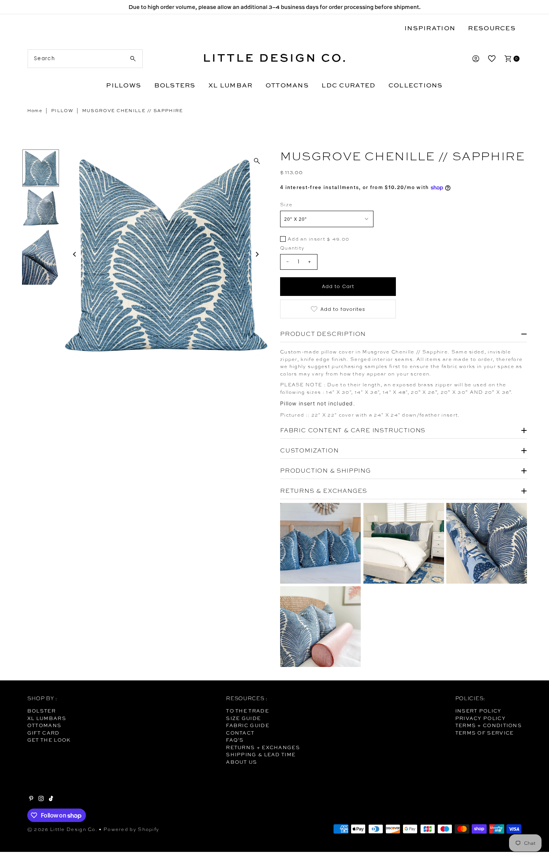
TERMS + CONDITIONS (488, 725)
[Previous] (75, 254)
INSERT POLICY (478, 710)
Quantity (292, 248)
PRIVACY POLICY (480, 718)
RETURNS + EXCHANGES (263, 747)
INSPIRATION (429, 28)
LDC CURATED (348, 85)
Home (34, 111)
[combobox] (85, 58)
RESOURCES (491, 28)
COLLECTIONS (415, 85)
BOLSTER (41, 710)
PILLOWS (123, 85)
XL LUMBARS (46, 718)
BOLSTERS (175, 85)
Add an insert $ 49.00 (318, 239)
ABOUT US (241, 761)
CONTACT (240, 732)
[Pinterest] (31, 799)
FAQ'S (235, 739)
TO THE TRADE (247, 710)
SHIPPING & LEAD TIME (260, 754)
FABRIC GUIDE (247, 725)
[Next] (257, 254)
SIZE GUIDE (243, 718)
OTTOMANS (287, 85)
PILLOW (62, 111)
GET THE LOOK (49, 739)
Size (286, 204)
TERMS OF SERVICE (484, 732)
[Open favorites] (491, 58)
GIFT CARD (43, 732)
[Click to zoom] (257, 161)
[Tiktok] (51, 799)
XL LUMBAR (230, 85)
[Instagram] (41, 799)
